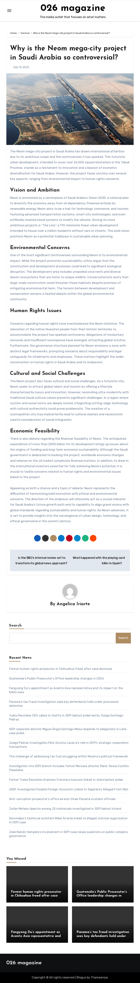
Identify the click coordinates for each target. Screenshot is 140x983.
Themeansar (99, 977)
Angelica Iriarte (73, 604)
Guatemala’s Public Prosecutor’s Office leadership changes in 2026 (56, 678)
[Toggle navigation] (9, 10)
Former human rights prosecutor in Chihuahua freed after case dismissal (60, 669)
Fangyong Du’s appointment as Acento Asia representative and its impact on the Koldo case (36, 936)
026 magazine (72, 8)
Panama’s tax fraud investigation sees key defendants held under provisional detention (103, 936)
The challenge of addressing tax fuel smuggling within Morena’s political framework (68, 756)
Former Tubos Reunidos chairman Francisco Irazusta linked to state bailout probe (66, 779)
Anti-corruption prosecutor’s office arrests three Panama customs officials (62, 799)
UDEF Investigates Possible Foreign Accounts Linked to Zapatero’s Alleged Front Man (68, 789)
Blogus (81, 977)
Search (15, 625)
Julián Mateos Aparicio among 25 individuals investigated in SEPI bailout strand (65, 808)
